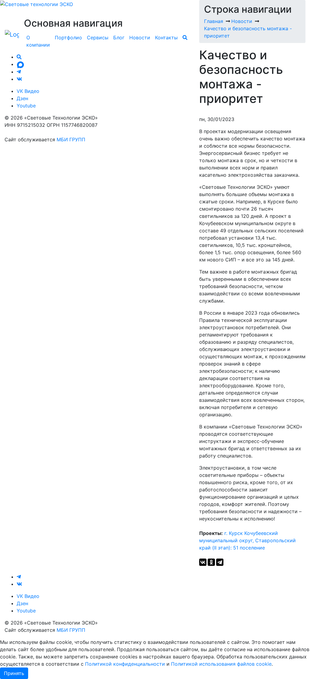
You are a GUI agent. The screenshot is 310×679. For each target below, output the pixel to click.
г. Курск (233, 533)
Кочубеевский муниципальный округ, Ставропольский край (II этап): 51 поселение (247, 540)
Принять (14, 673)
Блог (118, 37)
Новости (139, 37)
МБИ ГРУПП (71, 139)
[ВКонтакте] (202, 562)
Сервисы (97, 37)
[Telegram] (219, 562)
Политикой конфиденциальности (125, 664)
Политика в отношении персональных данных (60, 132)
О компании (38, 41)
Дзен (22, 98)
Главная (213, 21)
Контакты (166, 37)
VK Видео (28, 91)
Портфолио (68, 37)
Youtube (26, 106)
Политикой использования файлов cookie (221, 664)
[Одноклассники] (211, 562)
